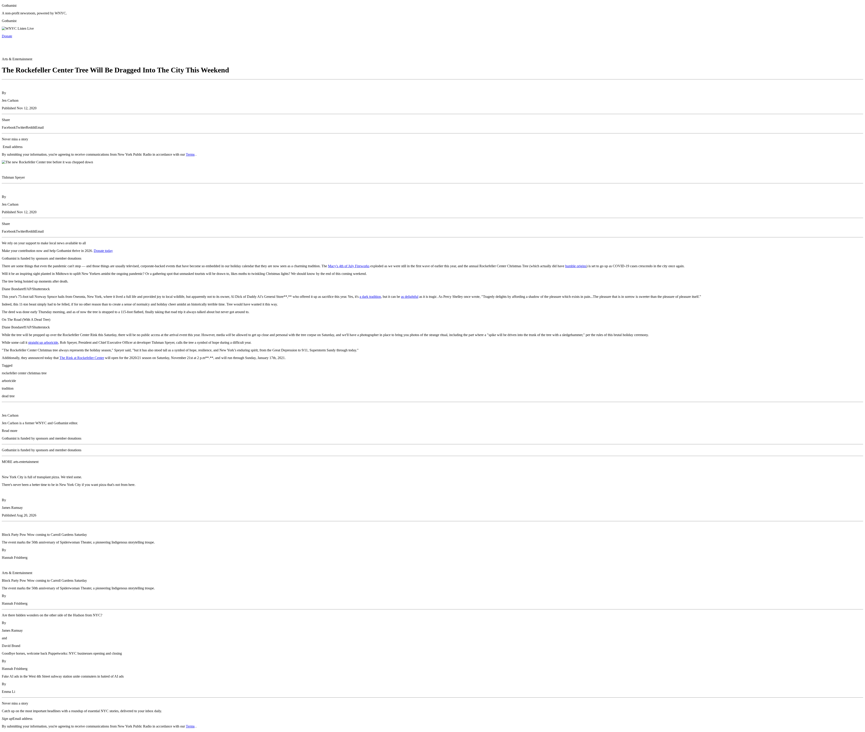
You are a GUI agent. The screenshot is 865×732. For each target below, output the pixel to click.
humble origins (575, 266)
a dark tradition (370, 297)
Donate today (103, 251)
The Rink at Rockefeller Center (81, 358)
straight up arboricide (43, 342)
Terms (190, 154)
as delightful (409, 297)
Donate (7, 36)
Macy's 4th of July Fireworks (348, 266)
